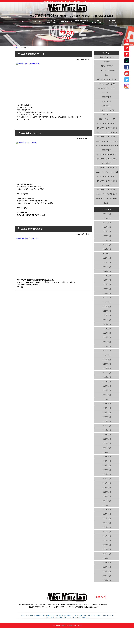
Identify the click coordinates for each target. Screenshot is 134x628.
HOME (16, 47)
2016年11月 (107, 558)
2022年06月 (107, 271)
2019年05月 (107, 426)
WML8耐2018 (106, 106)
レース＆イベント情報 (107, 70)
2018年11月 (107, 452)
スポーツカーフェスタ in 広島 (106, 132)
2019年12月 (107, 395)
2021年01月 (107, 346)
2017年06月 (107, 527)
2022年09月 (107, 262)
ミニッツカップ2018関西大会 (107, 128)
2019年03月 (107, 434)
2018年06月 (107, 474)
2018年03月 (107, 487)
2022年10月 (107, 258)
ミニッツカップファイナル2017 (107, 141)
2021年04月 (107, 333)
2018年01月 (107, 496)
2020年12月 (107, 351)
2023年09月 (107, 223)
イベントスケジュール (52, 617)
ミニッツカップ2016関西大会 (107, 181)
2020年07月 (107, 373)
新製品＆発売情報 (106, 66)
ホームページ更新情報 (107, 110)
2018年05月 (107, 479)
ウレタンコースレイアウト (106, 88)
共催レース (63, 617)
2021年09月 (107, 311)
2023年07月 (107, 231)
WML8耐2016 (106, 185)
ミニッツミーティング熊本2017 (107, 145)
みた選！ (107, 203)
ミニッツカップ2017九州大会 (107, 167)
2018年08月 (107, 465)
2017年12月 (107, 501)
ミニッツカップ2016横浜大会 (107, 194)
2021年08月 (107, 315)
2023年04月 (107, 236)
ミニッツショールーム (73, 617)
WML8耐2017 (106, 163)
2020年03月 (107, 381)
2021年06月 (107, 324)
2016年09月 (107, 567)
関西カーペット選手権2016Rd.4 (107, 198)
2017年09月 (107, 514)
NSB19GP (106, 115)
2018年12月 (107, 448)
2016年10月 (107, 562)
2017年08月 (107, 518)
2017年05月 (107, 532)
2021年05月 (107, 329)
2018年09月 (107, 461)
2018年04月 (107, 483)
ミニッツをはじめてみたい (58, 615)
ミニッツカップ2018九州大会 (107, 137)
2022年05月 (107, 276)
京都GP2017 (106, 150)
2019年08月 (107, 412)
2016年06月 (107, 580)
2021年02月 (107, 342)
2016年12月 (107, 554)
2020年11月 (107, 355)
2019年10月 (107, 404)
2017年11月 (107, 505)
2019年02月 (107, 439)
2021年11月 (107, 302)
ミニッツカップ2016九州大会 (107, 190)
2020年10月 (107, 359)
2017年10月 (107, 509)
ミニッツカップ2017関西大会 (107, 159)
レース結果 (46, 615)
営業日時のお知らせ (107, 57)
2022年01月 (107, 293)
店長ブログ (70, 615)
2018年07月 (107, 470)
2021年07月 (107, 320)
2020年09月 (107, 364)
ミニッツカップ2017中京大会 (107, 154)
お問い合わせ (96, 615)
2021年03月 (107, 337)
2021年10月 (107, 306)
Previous (13, 80)
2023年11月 (107, 218)
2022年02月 (107, 289)
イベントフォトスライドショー (107, 79)
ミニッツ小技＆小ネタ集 (106, 84)
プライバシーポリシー (107, 615)
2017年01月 (107, 549)
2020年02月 (107, 386)
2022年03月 (107, 284)
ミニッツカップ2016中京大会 (107, 176)
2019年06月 (107, 421)
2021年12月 (107, 298)
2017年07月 (107, 523)
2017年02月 (107, 545)
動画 (106, 75)
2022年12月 (107, 249)
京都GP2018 (106, 97)
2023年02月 (107, 240)
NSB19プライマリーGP (107, 119)
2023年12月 (107, 214)
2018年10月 (107, 457)
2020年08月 (107, 368)
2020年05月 (107, 377)
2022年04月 (107, 280)
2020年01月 (107, 390)
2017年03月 (107, 540)
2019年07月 (107, 417)
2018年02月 (107, 492)
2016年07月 (107, 576)
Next (68, 80)
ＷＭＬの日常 (106, 101)
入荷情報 (107, 62)
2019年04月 (107, 430)
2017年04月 (107, 536)
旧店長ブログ (100, 597)
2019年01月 (107, 443)
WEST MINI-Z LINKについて (83, 615)
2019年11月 (107, 399)
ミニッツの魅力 (30, 615)
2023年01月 (107, 245)
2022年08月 (107, 267)
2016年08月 (107, 571)
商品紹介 (38, 615)
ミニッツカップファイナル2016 (107, 172)
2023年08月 (107, 227)
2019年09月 (107, 408)
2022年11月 (107, 253)
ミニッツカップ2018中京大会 (107, 123)
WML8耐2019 (106, 92)
